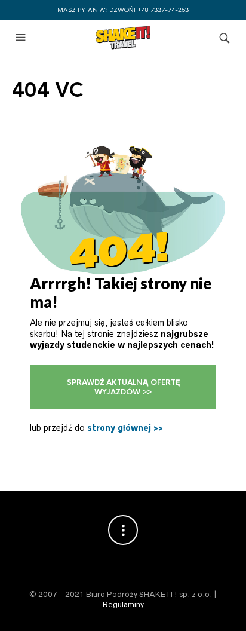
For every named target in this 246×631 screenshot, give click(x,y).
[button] (22, 38)
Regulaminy (123, 604)
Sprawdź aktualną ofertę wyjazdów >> (123, 387)
